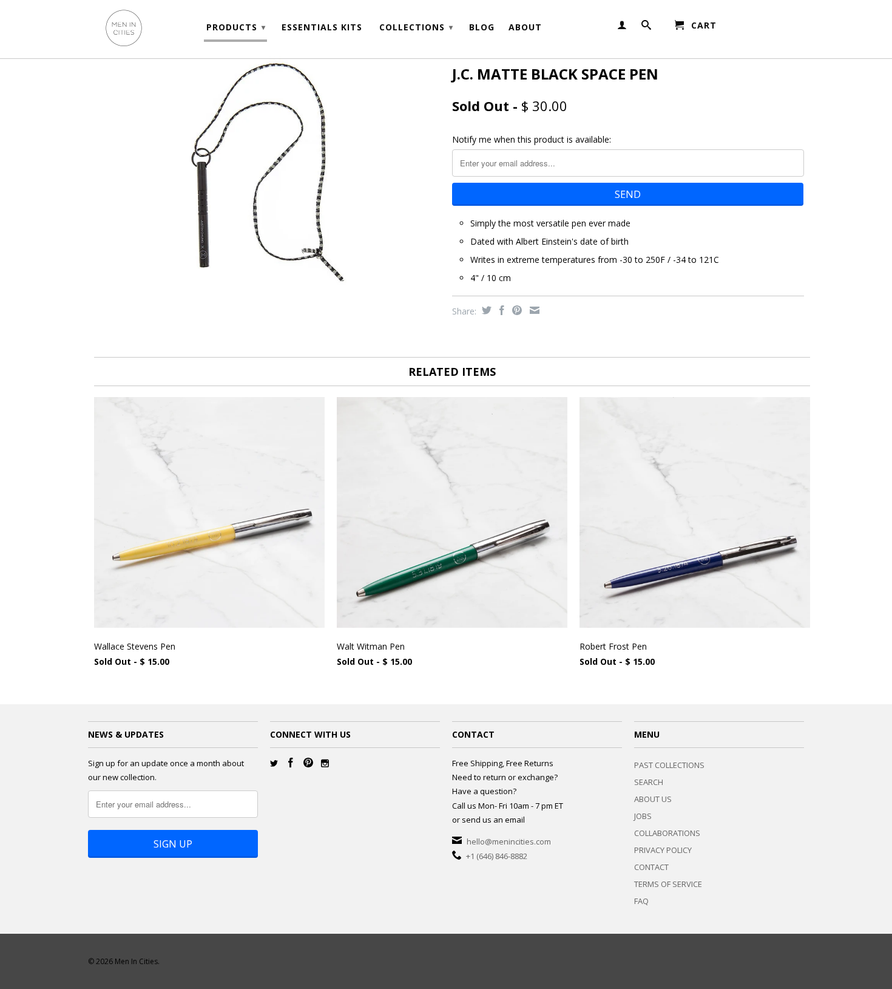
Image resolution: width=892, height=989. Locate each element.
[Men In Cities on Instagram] (325, 763)
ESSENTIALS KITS (322, 27)
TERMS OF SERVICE (668, 884)
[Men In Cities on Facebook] (291, 762)
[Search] (646, 27)
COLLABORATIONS (667, 833)
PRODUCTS (236, 27)
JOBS (643, 816)
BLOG (482, 27)
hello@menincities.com (509, 841)
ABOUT (525, 27)
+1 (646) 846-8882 (496, 856)
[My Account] (622, 27)
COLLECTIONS (416, 27)
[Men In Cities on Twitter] (274, 763)
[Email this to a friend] (533, 310)
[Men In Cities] (173, 29)
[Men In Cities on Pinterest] (308, 762)
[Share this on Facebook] (500, 310)
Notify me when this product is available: (531, 139)
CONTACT (651, 867)
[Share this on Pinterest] (515, 310)
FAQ (641, 901)
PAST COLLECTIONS (669, 765)
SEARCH (648, 782)
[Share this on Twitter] (485, 310)
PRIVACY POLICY (663, 850)
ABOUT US (653, 799)
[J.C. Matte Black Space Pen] (264, 176)
